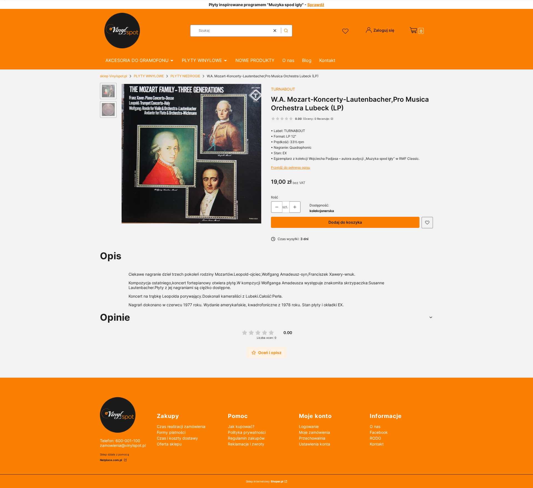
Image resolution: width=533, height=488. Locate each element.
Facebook (379, 432)
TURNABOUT (283, 89)
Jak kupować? (241, 426)
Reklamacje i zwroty (246, 444)
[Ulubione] (346, 31)
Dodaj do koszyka (345, 222)
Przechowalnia (312, 438)
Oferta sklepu (169, 444)
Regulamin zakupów (246, 438)
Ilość (274, 197)
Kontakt (377, 444)
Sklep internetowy (264, 481)
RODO (375, 438)
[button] (286, 30)
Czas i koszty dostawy (177, 438)
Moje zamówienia (314, 432)
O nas (375, 426)
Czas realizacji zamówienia (181, 426)
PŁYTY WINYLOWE (149, 76)
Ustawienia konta (314, 444)
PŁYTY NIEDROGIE (185, 76)
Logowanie (309, 426)
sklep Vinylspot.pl (113, 76)
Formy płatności (171, 432)
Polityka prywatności (247, 432)
